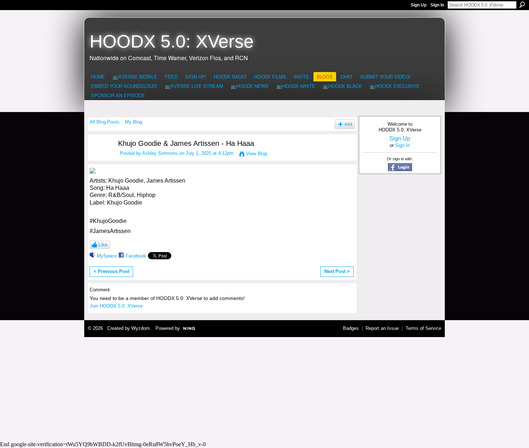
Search (522, 4)
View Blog (256, 153)
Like (103, 244)
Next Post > (337, 271)
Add (348, 124)
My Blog (133, 122)
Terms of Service (423, 328)
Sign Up (418, 5)
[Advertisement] (264, 387)
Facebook (136, 256)
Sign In (437, 5)
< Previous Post (111, 271)
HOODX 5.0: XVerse (172, 41)
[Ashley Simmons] (99, 157)
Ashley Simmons (160, 153)
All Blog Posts (104, 122)
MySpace (107, 256)
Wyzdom (140, 328)
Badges (351, 328)
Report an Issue (382, 328)
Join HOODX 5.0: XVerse (116, 306)
